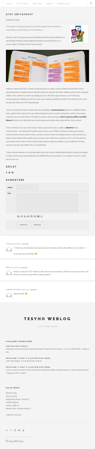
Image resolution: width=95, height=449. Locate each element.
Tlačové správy (11, 396)
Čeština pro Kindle (17, 346)
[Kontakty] (19, 430)
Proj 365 (37, 4)
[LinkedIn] (15, 430)
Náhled (37, 224)
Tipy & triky (22, 4)
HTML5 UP (28, 436)
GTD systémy (22, 37)
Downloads (63, 4)
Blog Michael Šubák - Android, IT (17, 399)
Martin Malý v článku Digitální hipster (27, 40)
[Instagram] (11, 430)
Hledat (91, 3)
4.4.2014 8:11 (16, 244)
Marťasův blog (11, 393)
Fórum (49, 4)
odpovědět (25, 244)
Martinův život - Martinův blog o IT (18, 408)
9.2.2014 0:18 (15, 267)
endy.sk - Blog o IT (12, 405)
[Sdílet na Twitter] (9, 172)
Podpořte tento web (13, 415)
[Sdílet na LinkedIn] (12, 172)
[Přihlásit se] (23, 430)
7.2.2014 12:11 (24, 289)
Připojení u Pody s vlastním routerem (28, 358)
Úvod (9, 4)
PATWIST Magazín (12, 402)
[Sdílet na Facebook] (6, 172)
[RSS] (7, 430)
